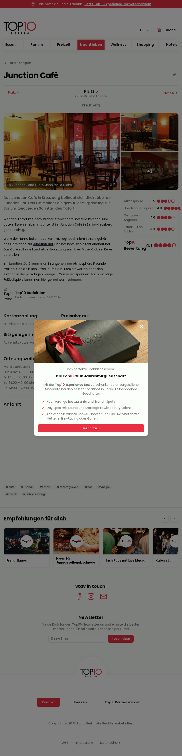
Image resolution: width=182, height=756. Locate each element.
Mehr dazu (91, 428)
